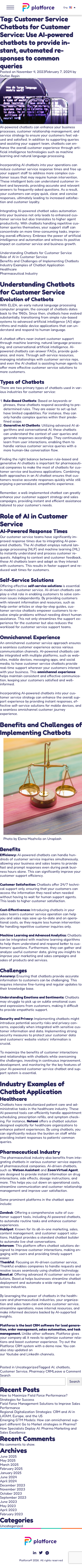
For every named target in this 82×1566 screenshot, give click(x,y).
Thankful (7, 1262)
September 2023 (13, 1497)
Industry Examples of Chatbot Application (32, 265)
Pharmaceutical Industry (19, 273)
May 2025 (7, 1460)
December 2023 (12, 1485)
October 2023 (11, 1493)
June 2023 (8, 1501)
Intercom (7, 1245)
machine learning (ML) (62, 549)
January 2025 (10, 1473)
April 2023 (8, 1510)
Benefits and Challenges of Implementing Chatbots (39, 261)
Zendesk (6, 1212)
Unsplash (54, 838)
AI (52, 1367)
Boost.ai (6, 1274)
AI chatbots (29, 165)
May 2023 (8, 1506)
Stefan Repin (10, 76)
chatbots (63, 1367)
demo (49, 1346)
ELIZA (12, 305)
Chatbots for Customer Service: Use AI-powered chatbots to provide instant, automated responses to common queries (36, 46)
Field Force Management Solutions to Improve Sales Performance (40, 1405)
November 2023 (12, 1489)
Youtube (12, 1354)
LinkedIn (33, 1354)
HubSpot (6, 1229)
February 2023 (11, 1514)
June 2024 (8, 1477)
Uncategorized (27, 1367)
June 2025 (8, 1456)
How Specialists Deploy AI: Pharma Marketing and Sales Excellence (38, 1430)
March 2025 (9, 1464)
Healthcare (8, 269)
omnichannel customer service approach (36, 643)
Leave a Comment (67, 1371)
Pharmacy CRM (41, 1371)
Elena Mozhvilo (30, 838)
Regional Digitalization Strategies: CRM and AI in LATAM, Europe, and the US (37, 1414)
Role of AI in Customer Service (23, 257)
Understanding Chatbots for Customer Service (36, 253)
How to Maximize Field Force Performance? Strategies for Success (34, 1397)
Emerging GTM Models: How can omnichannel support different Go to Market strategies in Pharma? (39, 1422)
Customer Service (13, 1371)
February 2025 (11, 1468)
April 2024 (8, 1481)
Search (5, 1375)
